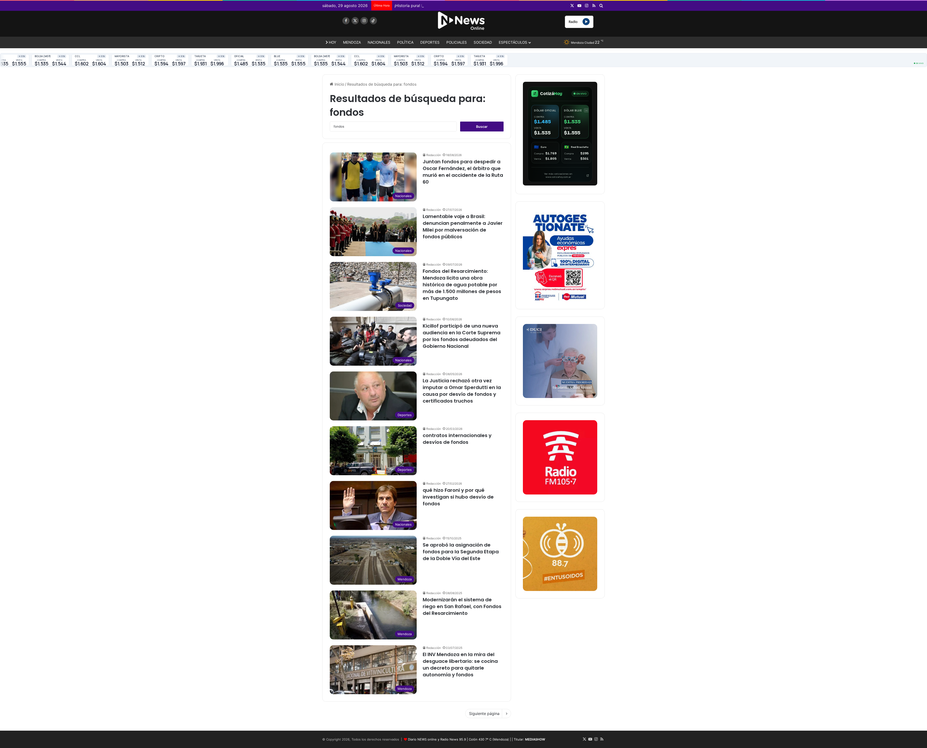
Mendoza (352, 42)
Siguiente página (484, 713)
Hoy (332, 42)
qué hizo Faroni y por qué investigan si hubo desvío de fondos (458, 497)
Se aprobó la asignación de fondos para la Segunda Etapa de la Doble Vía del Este (461, 552)
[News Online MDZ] (367, 25)
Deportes (430, 42)
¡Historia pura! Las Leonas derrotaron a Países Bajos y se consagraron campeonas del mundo (479, 5)
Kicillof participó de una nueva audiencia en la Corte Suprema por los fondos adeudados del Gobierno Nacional (461, 336)
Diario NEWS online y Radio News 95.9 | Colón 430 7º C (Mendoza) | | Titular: (476, 739)
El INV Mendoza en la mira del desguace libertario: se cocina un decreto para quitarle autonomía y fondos (460, 664)
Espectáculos (513, 42)
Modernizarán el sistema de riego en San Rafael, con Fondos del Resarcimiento (462, 606)
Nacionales (379, 42)
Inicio (338, 84)
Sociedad (483, 42)
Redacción (433, 155)
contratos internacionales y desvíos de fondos (457, 439)
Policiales (456, 42)
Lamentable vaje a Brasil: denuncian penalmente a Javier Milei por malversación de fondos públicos (463, 226)
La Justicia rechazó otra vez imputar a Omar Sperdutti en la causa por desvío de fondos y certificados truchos (462, 390)
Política (405, 42)
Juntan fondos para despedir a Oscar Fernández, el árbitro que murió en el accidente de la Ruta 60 (463, 171)
